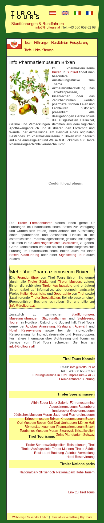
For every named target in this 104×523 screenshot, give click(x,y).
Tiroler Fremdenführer (35, 223)
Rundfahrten (59, 42)
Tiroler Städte (38, 282)
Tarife (27, 50)
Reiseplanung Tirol (81, 445)
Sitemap (47, 50)
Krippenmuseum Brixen (42, 419)
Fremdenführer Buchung (77, 379)
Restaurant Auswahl (72, 326)
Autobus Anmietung (40, 326)
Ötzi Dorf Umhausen (62, 423)
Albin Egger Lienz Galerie (50, 403)
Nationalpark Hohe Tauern (75, 472)
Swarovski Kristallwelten (77, 431)
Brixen (56, 72)
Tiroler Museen (69, 282)
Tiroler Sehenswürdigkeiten (46, 445)
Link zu (81, 492)
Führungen (41, 42)
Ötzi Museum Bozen (31, 423)
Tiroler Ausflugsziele (57, 286)
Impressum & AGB (82, 375)
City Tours (86, 517)
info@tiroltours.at (47, 27)
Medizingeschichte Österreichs (55, 243)
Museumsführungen (23, 318)
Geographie (62, 294)
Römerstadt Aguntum (40, 427)
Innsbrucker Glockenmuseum (73, 411)
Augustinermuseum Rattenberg (72, 407)
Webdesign (19, 517)
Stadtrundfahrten (54, 318)
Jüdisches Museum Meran (33, 415)
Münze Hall (86, 423)
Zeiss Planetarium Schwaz (75, 435)
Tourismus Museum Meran (39, 431)
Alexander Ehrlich (37, 517)
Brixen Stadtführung (24, 255)
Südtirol (72, 72)
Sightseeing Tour (72, 255)
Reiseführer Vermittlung (65, 517)
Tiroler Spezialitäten (45, 298)
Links (36, 50)
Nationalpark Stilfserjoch (37, 472)
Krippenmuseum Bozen (78, 419)
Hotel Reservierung (25, 330)
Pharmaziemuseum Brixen (75, 427)
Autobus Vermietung (80, 453)
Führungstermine (82, 403)
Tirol (81, 294)
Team (28, 42)
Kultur (24, 294)
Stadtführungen (82, 314)
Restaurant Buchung (49, 453)
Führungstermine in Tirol (49, 375)
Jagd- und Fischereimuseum (74, 415)
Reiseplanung (79, 42)
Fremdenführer (28, 278)
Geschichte (38, 294)
